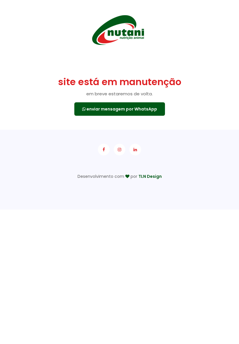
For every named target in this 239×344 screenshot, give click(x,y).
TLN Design (150, 176)
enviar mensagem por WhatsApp (121, 109)
